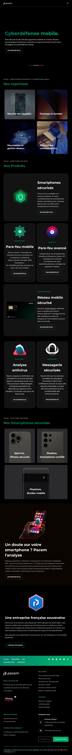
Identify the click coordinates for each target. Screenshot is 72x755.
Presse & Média (44, 707)
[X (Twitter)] (56, 659)
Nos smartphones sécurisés (48, 675)
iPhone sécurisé (44, 678)
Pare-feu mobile (44, 684)
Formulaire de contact (52, 730)
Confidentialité (44, 704)
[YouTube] (64, 659)
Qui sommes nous (10, 718)
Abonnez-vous (60, 739)
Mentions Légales (45, 701)
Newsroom (21, 662)
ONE (23, 659)
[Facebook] (60, 659)
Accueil (6, 659)
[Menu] (67, 3)
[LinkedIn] (49, 659)
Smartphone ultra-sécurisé (48, 681)
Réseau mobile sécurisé (47, 691)
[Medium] (67, 659)
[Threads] (52, 659)
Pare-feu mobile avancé (47, 688)
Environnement (10, 721)
